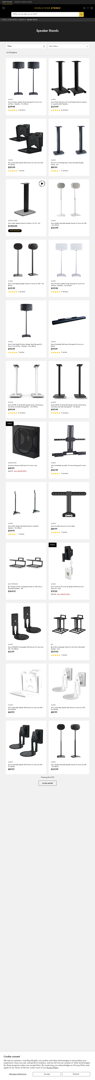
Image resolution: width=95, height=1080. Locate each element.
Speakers (22, 19)
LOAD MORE (47, 783)
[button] (3, 8)
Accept (47, 1074)
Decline (76, 1074)
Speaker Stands (32, 19)
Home (4, 19)
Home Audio (12, 19)
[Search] (81, 14)
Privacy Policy (52, 1068)
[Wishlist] (88, 8)
